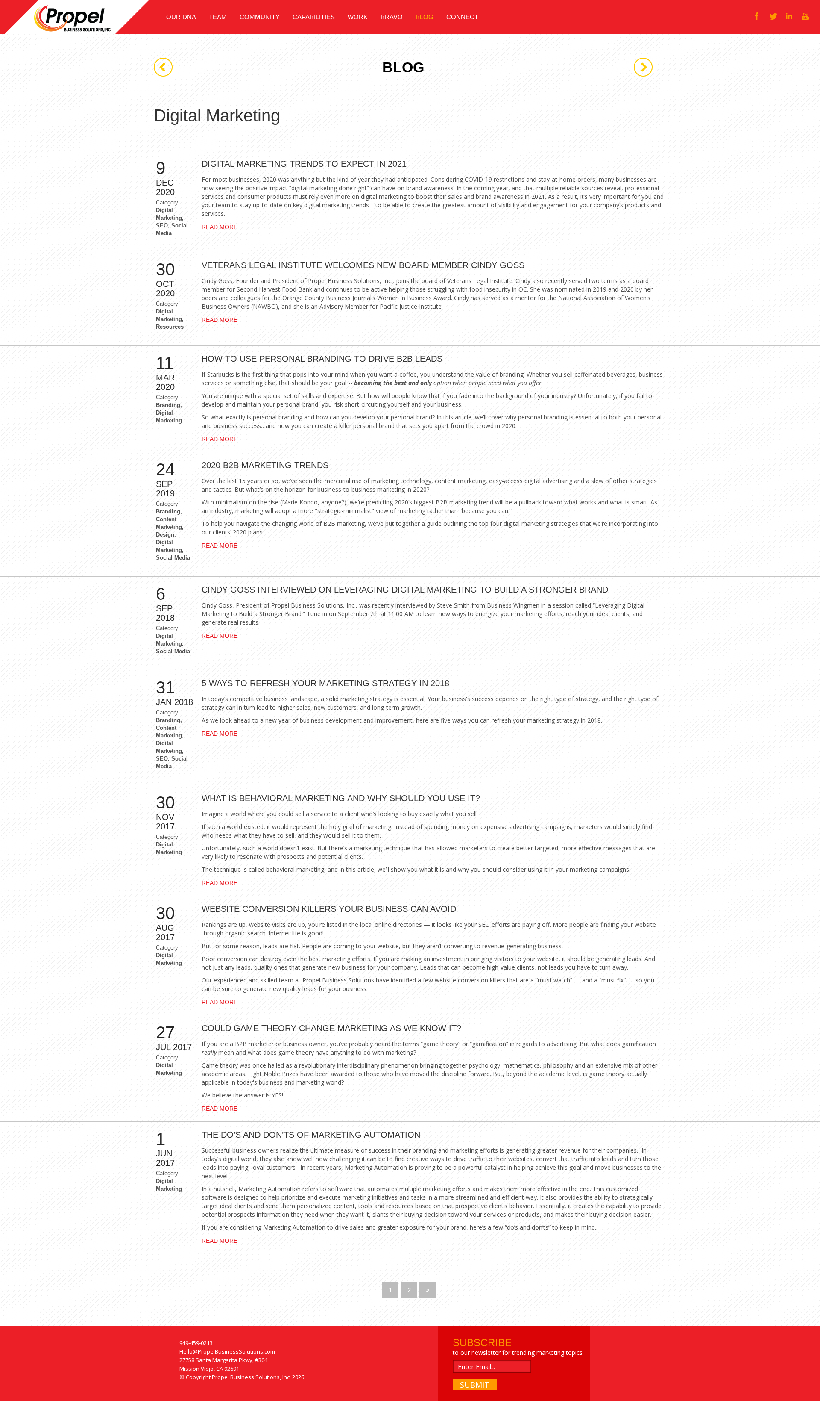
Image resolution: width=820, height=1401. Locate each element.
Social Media (173, 558)
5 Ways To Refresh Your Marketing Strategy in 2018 (325, 683)
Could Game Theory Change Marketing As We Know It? (331, 1028)
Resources (170, 327)
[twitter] (773, 16)
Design (165, 534)
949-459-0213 (196, 1343)
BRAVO (392, 17)
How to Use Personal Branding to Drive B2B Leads (322, 358)
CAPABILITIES (314, 17)
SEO (162, 225)
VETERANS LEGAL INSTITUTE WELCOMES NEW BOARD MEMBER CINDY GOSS (363, 265)
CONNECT (462, 17)
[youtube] (805, 16)
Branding (168, 405)
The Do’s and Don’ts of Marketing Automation (311, 1134)
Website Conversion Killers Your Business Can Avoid (329, 909)
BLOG (424, 17)
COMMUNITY (260, 17)
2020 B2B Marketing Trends (265, 465)
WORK (358, 17)
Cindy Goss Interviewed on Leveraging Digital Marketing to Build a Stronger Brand (405, 589)
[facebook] (757, 16)
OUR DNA (181, 17)
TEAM (218, 17)
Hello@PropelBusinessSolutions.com (227, 1351)
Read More (219, 227)
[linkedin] (789, 16)
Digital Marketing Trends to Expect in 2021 (304, 163)
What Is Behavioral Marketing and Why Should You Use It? (341, 798)
